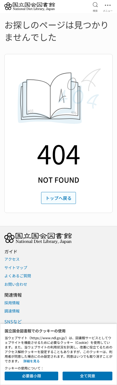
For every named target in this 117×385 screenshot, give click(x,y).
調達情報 (12, 311)
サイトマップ (15, 267)
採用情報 (12, 302)
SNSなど (13, 321)
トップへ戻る (58, 198)
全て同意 (87, 375)
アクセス (12, 259)
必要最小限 (31, 375)
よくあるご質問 (17, 275)
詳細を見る (31, 361)
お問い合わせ (15, 284)
